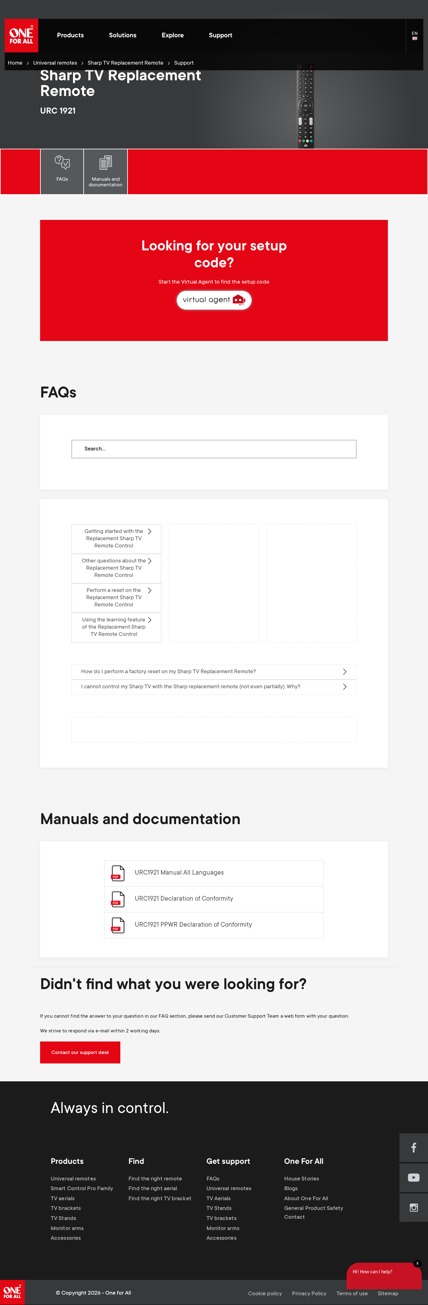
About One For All (306, 1199)
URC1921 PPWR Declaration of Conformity (193, 925)
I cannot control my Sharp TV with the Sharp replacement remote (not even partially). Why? (190, 687)
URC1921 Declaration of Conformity (184, 899)
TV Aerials (218, 1199)
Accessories (66, 1238)
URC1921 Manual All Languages (179, 873)
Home (15, 63)
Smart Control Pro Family (82, 1189)
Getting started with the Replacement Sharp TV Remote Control (114, 539)
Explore (173, 36)
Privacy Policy (309, 1294)
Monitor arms (67, 1229)
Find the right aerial (152, 1189)
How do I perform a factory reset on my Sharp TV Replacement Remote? (168, 672)
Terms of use (352, 1294)
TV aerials (63, 1199)
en (417, 38)
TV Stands (63, 1219)
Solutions (123, 36)
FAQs (62, 179)
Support (220, 36)
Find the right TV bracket (159, 1199)
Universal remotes (55, 63)
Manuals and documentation (106, 182)
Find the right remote (155, 1179)
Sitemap (388, 1294)
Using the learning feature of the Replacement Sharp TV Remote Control (113, 627)
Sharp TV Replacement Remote (126, 63)
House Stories (301, 1179)
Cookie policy (265, 1294)
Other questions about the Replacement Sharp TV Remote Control (114, 568)
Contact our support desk (80, 1053)
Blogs (291, 1189)
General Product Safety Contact (313, 1213)
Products (70, 36)
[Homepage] (21, 35)
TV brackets (66, 1209)
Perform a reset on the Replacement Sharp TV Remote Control (114, 598)
